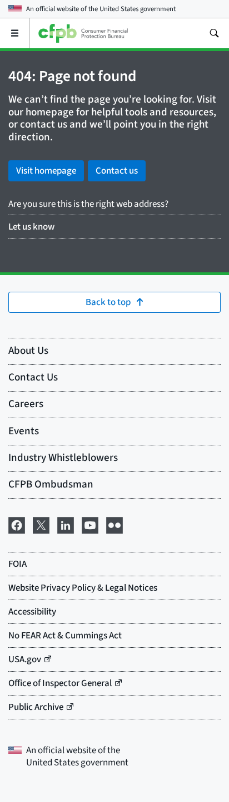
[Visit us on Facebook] (16, 524)
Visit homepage (46, 170)
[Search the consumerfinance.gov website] (214, 33)
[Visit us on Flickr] (114, 524)
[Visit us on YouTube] (90, 524)
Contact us (117, 170)
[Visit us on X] (41, 524)
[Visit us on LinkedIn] (65, 524)
